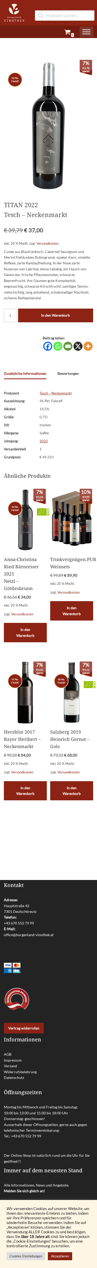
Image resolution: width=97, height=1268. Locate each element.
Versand (10, 1066)
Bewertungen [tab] (68, 373)
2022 (44, 441)
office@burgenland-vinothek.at (29, 935)
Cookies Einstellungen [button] (26, 1256)
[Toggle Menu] (86, 31)
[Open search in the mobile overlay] (64, 7)
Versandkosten (47, 243)
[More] (88, 346)
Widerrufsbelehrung (20, 1072)
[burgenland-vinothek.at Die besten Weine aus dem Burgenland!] (14, 13)
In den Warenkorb (55, 315)
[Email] (67, 346)
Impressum (13, 1060)
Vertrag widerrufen (23, 1028)
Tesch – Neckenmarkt (56, 393)
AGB (7, 1054)
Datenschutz (14, 1077)
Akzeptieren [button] (60, 1256)
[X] (78, 346)
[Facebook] (47, 346)
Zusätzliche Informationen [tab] (25, 373)
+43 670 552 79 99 (19, 923)
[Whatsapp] (57, 346)
